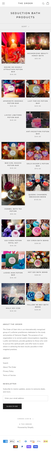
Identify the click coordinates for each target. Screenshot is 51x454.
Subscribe (12, 406)
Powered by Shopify (25, 427)
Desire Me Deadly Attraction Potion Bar (13, 69)
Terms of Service (9, 375)
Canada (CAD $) (24, 419)
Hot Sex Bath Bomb (38, 272)
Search (5, 363)
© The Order (25, 424)
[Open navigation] (3, 3)
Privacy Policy (8, 371)
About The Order (9, 367)
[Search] (43, 3)
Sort (25, 26)
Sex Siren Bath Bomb (38, 240)
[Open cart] (48, 3)
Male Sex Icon (13, 308)
